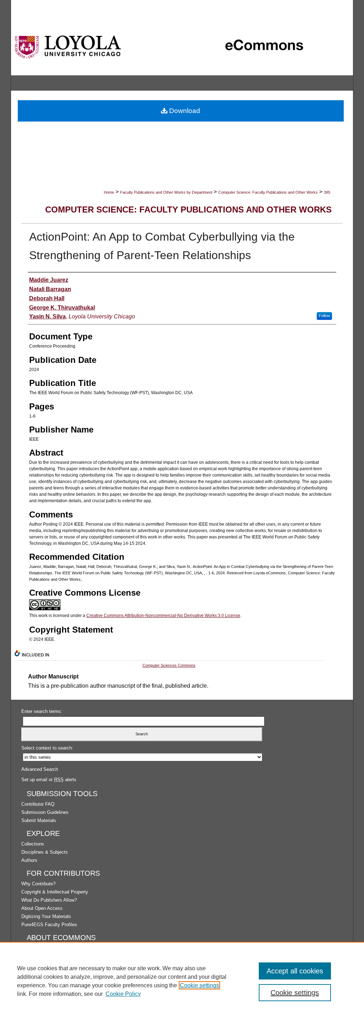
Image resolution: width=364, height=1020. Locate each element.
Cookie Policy (123, 994)
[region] (182, 981)
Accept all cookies (295, 971)
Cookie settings (199, 985)
